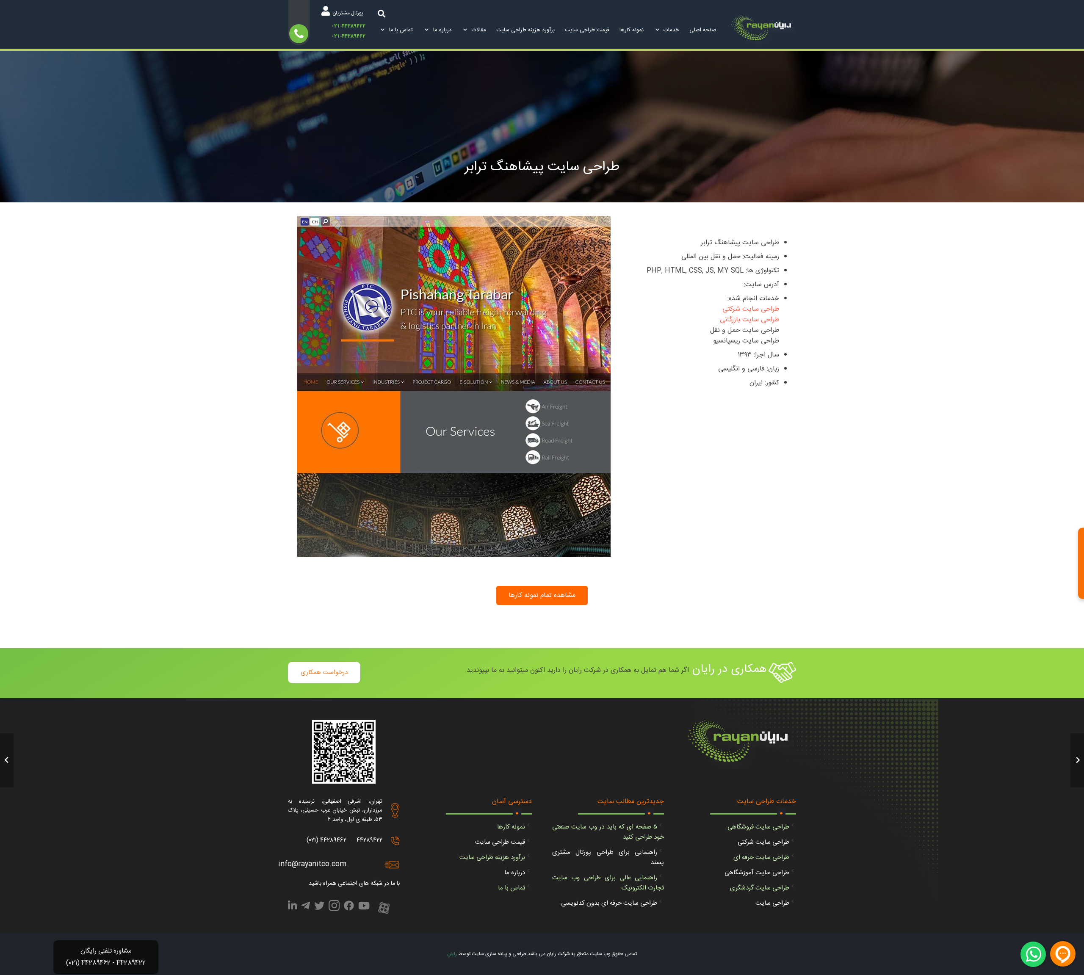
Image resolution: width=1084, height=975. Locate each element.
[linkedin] (292, 907)
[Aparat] (384, 909)
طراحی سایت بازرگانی (749, 320)
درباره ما (514, 872)
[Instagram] (334, 908)
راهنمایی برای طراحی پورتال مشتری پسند (608, 857)
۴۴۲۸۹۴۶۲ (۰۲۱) (326, 840)
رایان (452, 954)
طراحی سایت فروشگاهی (758, 827)
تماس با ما (511, 888)
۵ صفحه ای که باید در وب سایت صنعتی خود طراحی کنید (608, 832)
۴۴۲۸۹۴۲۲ (369, 840)
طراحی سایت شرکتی (750, 309)
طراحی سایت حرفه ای (761, 857)
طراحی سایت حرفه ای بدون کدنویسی (609, 903)
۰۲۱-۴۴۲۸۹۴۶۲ (348, 36)
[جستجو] (381, 13)
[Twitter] (319, 907)
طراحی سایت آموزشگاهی (757, 872)
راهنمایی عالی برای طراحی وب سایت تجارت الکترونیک (608, 883)
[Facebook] (349, 907)
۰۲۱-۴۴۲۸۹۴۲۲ (348, 25)
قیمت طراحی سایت (500, 842)
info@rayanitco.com (312, 864)
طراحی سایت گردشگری (759, 888)
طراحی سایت (772, 903)
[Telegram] (305, 907)
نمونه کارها (511, 827)
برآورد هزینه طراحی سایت (492, 857)
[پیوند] (763, 30)
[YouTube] (364, 907)
